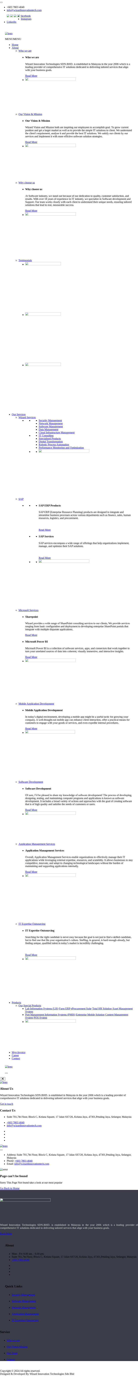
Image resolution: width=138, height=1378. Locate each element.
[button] (13, 39)
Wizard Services (27, 417)
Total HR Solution (102, 1008)
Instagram (26, 18)
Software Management (51, 426)
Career (15, 1055)
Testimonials (25, 260)
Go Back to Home (10, 1188)
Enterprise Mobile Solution (90, 1014)
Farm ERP (64, 1008)
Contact (16, 1058)
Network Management (51, 423)
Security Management (50, 420)
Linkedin (11, 21)
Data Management (48, 429)
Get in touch (6, 1103)
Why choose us (27, 182)
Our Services (19, 414)
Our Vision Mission (17, 1346)
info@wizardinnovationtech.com (24, 10)
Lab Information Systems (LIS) (41, 1008)
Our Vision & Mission (30, 114)
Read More (31, 75)
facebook (26, 15)
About (15, 47)
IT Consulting (46, 435)
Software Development (31, 781)
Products (16, 1002)
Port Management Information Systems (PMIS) (50, 1014)
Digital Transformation (51, 441)
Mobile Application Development (36, 703)
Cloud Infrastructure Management (57, 432)
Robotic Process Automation (54, 444)
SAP (21, 499)
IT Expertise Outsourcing (32, 923)
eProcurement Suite (81, 1008)
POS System (40, 1017)
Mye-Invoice (18, 1052)
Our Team (12, 1353)
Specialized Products (50, 438)
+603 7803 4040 (15, 1122)
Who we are (25, 50)
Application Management (25, 1313)
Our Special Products (30, 1005)
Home (15, 44)
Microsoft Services (28, 610)
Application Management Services (37, 844)
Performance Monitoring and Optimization (61, 447)
